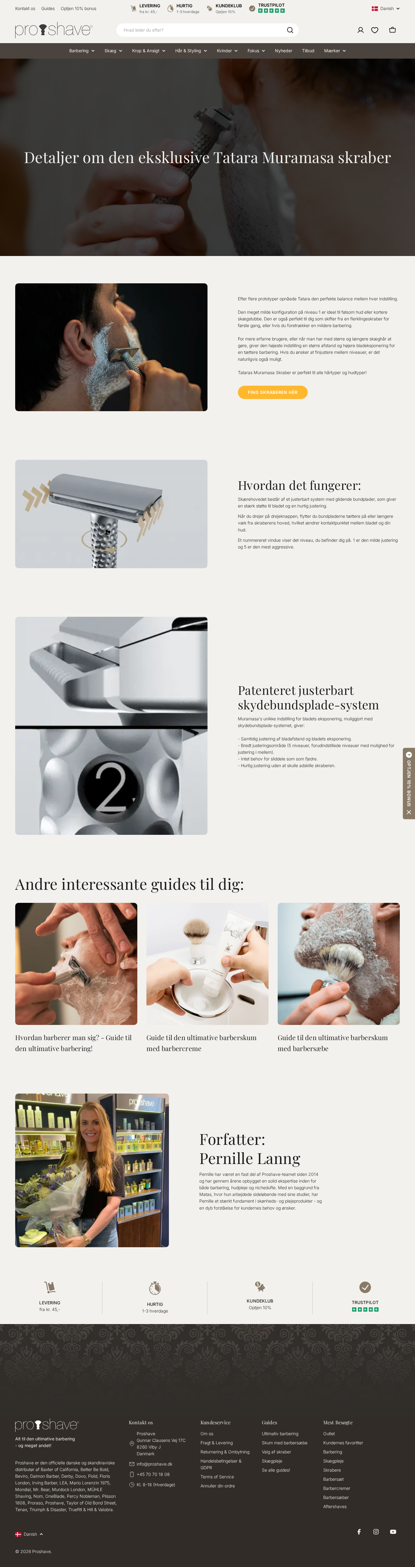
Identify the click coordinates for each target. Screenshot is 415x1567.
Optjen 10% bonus (78, 8)
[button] (409, 783)
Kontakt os (25, 8)
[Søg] (290, 30)
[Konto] (360, 30)
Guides (48, 8)
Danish (387, 8)
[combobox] (207, 30)
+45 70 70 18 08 (153, 1474)
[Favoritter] (375, 30)
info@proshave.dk (154, 1463)
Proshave (41, 1551)
